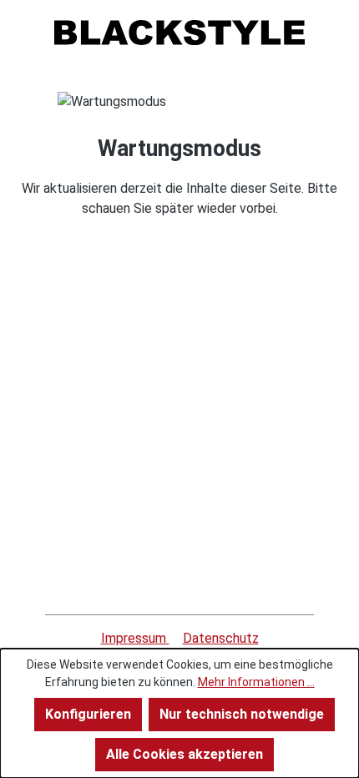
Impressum (135, 638)
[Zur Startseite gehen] (179, 32)
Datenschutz (221, 638)
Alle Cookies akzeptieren (184, 754)
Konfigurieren (88, 714)
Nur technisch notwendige (241, 714)
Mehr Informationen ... (256, 682)
